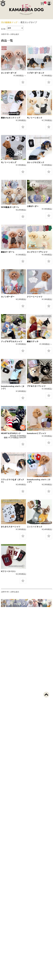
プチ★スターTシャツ (36, 386)
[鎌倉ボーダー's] (13, 237)
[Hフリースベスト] (13, 556)
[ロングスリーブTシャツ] (39, 237)
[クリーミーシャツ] (39, 281)
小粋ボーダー (33, 206)
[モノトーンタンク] (39, 102)
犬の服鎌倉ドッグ (9, 22)
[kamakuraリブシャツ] (39, 418)
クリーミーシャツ (34, 297)
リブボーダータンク (35, 73)
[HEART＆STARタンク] (13, 418)
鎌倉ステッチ (33, 341)
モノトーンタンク (34, 118)
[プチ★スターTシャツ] (39, 371)
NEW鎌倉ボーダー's (10, 207)
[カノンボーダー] (13, 281)
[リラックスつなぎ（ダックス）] (13, 464)
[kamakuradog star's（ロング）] (39, 464)
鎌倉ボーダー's (7, 252)
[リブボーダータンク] (39, 58)
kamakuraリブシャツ (36, 433)
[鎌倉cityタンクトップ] (13, 102)
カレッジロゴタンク (35, 162)
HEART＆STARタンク (11, 433)
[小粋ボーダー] (39, 192)
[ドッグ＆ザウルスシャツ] (13, 326)
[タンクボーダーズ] (13, 58)
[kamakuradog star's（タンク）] (13, 371)
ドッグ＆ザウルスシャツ (11, 341)
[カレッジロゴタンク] (39, 147)
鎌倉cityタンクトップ (10, 118)
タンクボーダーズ (8, 73)
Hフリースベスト (8, 571)
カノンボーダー (8, 297)
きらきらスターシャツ (10, 527)
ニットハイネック (34, 527)
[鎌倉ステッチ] (39, 326)
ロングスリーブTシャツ (37, 252)
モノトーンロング (8, 162)
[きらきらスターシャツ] (13, 511)
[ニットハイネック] (39, 511)
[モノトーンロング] (13, 147)
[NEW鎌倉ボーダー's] (13, 192)
